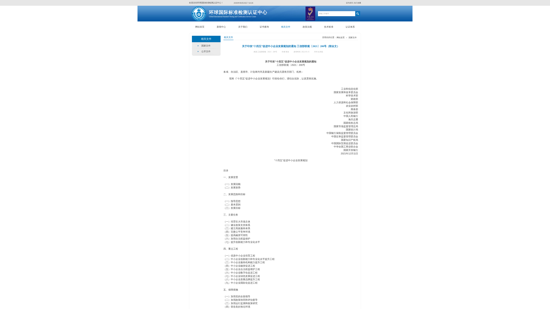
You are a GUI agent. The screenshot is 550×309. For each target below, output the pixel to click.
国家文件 (353, 37)
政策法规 (307, 27)
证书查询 (264, 27)
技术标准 (328, 27)
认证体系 (350, 27)
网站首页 (199, 27)
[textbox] (336, 13)
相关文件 (285, 27)
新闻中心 (221, 27)
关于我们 (242, 27)
